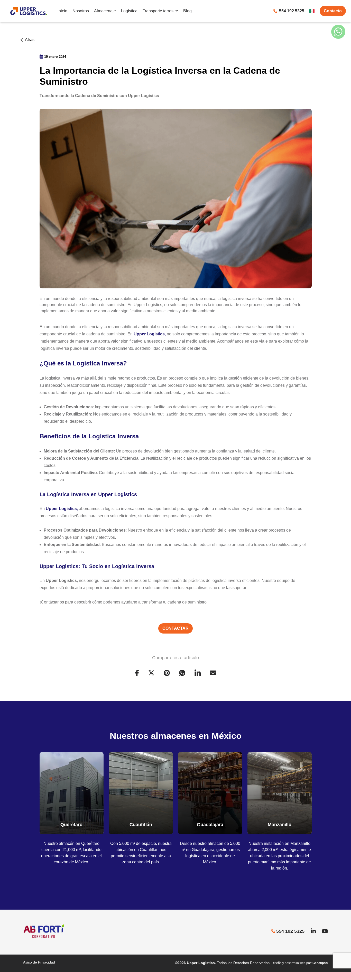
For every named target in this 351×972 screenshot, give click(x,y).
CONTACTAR (175, 628)
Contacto (333, 11)
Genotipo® (320, 963)
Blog (187, 11)
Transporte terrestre (160, 11)
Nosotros (80, 11)
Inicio (62, 11)
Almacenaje (105, 11)
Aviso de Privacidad (39, 962)
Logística (129, 11)
